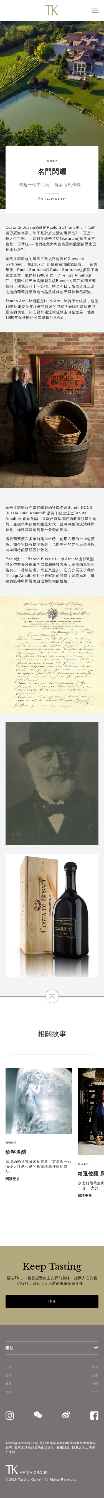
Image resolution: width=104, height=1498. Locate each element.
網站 (10, 1348)
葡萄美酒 (52, 161)
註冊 (52, 1301)
